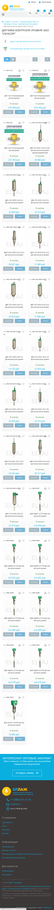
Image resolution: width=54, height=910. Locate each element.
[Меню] (3, 14)
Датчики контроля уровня (28, 24)
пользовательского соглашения (19, 888)
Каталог (15, 22)
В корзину (8, 112)
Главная (7, 22)
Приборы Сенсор (10, 24)
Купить (20, 112)
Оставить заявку (25, 773)
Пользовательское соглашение (13, 858)
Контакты (5, 833)
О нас (4, 826)
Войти (33, 2)
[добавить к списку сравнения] (19, 70)
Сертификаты (7, 822)
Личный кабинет (8, 871)
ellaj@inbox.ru (15, 804)
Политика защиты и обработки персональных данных (22, 854)
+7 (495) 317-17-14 (20, 799)
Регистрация (46, 2)
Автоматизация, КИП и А (29, 22)
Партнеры (6, 830)
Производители (8, 847)
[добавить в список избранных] (23, 70)
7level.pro (47, 907)
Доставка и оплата (9, 850)
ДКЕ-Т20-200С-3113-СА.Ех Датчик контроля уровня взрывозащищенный (40, 150)
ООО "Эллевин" (15, 883)
